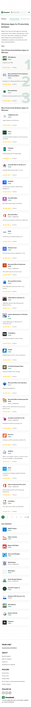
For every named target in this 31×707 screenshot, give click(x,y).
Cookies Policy (5, 678)
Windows (3, 19)
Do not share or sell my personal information (13, 681)
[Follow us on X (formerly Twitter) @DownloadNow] (6, 692)
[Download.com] (5, 12)
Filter (2, 46)
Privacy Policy (5, 673)
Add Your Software (6, 659)
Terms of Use (5, 676)
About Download (6, 656)
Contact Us (5, 662)
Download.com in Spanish (8, 664)
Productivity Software (14, 19)
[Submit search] (11, 12)
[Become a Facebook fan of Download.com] (3, 692)
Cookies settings (6, 684)
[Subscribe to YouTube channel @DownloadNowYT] (10, 692)
